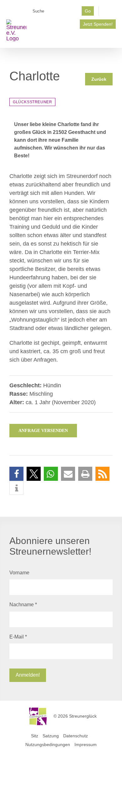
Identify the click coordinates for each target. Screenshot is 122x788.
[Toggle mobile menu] (113, 38)
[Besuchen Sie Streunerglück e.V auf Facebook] (109, 13)
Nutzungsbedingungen (47, 744)
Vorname (19, 572)
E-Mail (18, 636)
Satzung (51, 735)
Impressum (85, 744)
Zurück (98, 79)
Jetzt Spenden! (98, 24)
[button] (16, 474)
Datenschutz (75, 735)
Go (88, 10)
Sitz (34, 735)
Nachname (23, 604)
